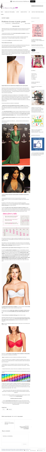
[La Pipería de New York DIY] (16, 7)
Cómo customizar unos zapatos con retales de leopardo (24, 427)
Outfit (17, 11)
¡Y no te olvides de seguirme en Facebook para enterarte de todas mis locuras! (37, 154)
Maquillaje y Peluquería (10, 11)
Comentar (24, 444)
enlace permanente (20, 416)
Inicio (2, 11)
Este (2, 323)
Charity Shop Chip (33, 73)
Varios (2, 14)
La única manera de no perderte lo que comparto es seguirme (37, 40)
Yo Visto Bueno (33, 79)
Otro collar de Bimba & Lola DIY (9, 422)
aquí (19, 247)
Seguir (33, 50)
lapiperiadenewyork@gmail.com (35, 135)
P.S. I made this (33, 78)
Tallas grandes (9, 416)
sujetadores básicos (5, 257)
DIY (29, 11)
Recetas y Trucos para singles (38, 11)
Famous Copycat (24, 11)
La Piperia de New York (15, 23)
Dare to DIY (33, 75)
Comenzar (32, 1)
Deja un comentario (27, 23)
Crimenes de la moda (34, 74)
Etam (3, 357)
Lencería (6, 416)
